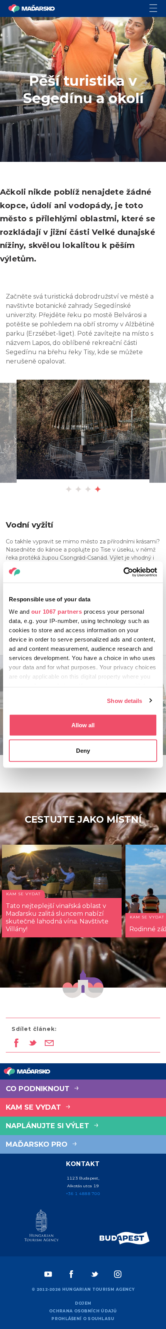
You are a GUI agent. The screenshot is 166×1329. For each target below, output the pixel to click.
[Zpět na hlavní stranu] (32, 8)
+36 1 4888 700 (83, 1193)
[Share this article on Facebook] (16, 1044)
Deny (83, 750)
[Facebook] (71, 1274)
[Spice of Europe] (125, 1238)
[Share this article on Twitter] (32, 1044)
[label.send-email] (49, 1044)
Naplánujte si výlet (48, 1126)
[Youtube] (48, 1274)
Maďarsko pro (37, 1144)
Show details (124, 700)
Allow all (83, 725)
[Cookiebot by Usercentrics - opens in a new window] (123, 572)
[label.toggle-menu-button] (157, 9)
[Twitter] (94, 1274)
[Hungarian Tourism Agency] (41, 1227)
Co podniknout (38, 1089)
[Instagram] (118, 1274)
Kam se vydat (34, 1107)
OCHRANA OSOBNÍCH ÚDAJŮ (83, 1311)
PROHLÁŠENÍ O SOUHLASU (82, 1318)
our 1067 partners (56, 611)
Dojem (83, 1303)
